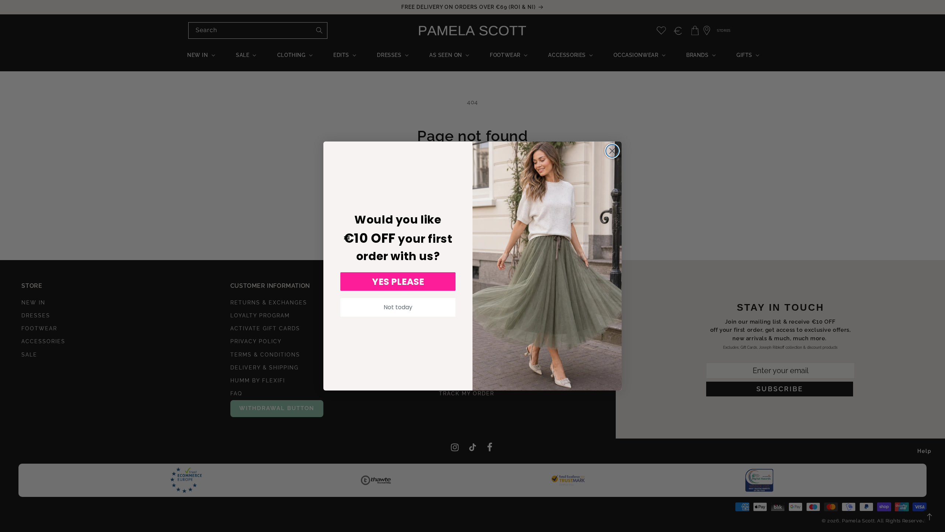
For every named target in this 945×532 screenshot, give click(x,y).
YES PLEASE (398, 281)
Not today (398, 307)
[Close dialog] (612, 150)
